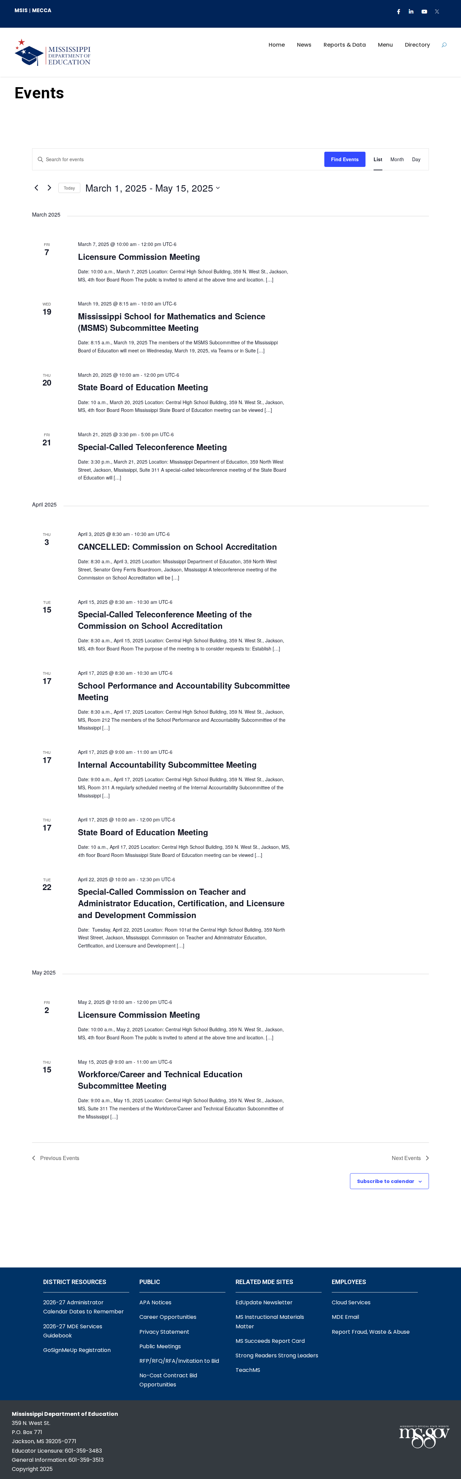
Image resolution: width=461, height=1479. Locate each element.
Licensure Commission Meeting (139, 256)
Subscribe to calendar (385, 1181)
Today (69, 188)
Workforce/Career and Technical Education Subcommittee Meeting (160, 1079)
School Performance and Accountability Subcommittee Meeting (184, 691)
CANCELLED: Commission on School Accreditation (177, 546)
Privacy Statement (164, 1332)
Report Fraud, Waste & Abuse (371, 1332)
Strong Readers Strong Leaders (277, 1355)
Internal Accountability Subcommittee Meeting (167, 764)
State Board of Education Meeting (143, 387)
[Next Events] (49, 188)
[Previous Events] (36, 188)
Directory (417, 45)
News (304, 45)
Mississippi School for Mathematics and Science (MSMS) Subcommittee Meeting (171, 321)
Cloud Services (351, 1302)
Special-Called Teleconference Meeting (152, 446)
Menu (385, 45)
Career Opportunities (167, 1317)
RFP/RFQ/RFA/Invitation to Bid (179, 1361)
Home (277, 45)
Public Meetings (160, 1346)
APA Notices (155, 1302)
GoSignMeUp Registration (77, 1350)
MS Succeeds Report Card (270, 1341)
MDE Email (345, 1317)
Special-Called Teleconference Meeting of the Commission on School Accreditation (165, 619)
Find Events (345, 159)
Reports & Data (345, 45)
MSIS (21, 10)
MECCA (41, 10)
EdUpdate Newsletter (264, 1302)
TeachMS (248, 1370)
